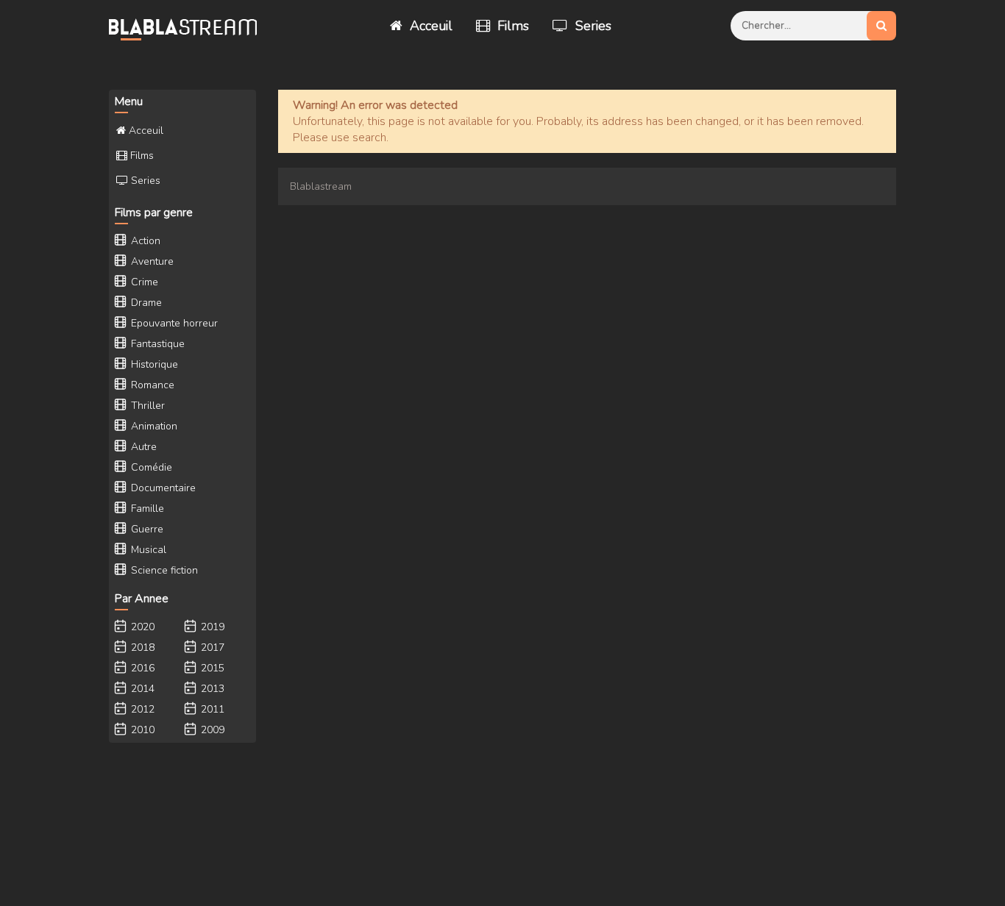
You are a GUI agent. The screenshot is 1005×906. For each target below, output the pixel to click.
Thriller (146, 406)
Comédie (150, 467)
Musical (147, 550)
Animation (152, 426)
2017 (211, 647)
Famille (146, 509)
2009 (211, 730)
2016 (141, 668)
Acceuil (429, 26)
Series (591, 26)
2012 (141, 709)
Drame (145, 303)
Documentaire (162, 488)
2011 (211, 709)
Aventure (151, 261)
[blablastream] (190, 25)
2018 (141, 647)
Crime (143, 282)
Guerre (145, 529)
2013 (211, 689)
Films (511, 26)
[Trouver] (881, 25)
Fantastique (156, 344)
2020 (141, 627)
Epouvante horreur (173, 323)
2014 (141, 689)
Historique (153, 364)
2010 (141, 730)
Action (144, 241)
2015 (211, 668)
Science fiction (163, 570)
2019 (211, 627)
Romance (151, 385)
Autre (142, 447)
